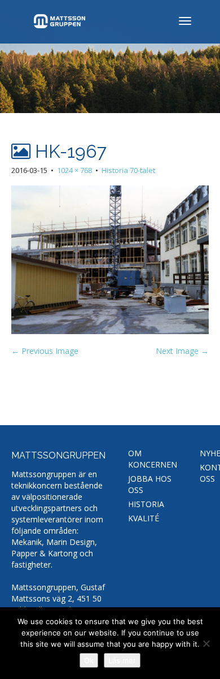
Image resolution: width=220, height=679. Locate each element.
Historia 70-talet (128, 170)
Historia (146, 504)
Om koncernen (152, 459)
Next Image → (182, 350)
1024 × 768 (74, 170)
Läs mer (122, 660)
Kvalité (143, 518)
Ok (89, 660)
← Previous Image (44, 350)
